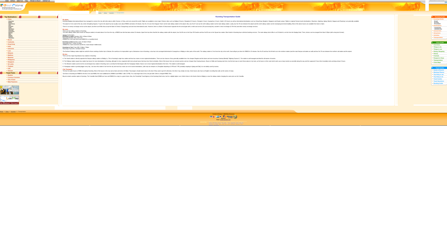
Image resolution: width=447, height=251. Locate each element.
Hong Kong (11, 44)
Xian (9, 25)
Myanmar (10, 57)
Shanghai (11, 21)
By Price (436, 22)
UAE (9, 68)
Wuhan (10, 35)
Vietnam (10, 70)
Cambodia (11, 42)
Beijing (10, 22)
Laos (9, 50)
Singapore (11, 62)
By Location (437, 23)
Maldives (10, 55)
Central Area (437, 27)
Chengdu (11, 30)
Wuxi (9, 34)
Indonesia (11, 48)
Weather (10, 75)
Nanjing (10, 32)
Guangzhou (11, 23)
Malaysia (10, 53)
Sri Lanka (11, 64)
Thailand (10, 66)
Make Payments (12, 82)
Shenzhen (11, 37)
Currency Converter (14, 77)
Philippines (11, 59)
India (9, 46)
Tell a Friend (11, 79)
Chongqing (11, 31)
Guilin (10, 27)
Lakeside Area (438, 28)
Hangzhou (11, 28)
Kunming (10, 26)
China (9, 19)
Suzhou (10, 36)
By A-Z (436, 21)
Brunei (10, 39)
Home (1, 111)
